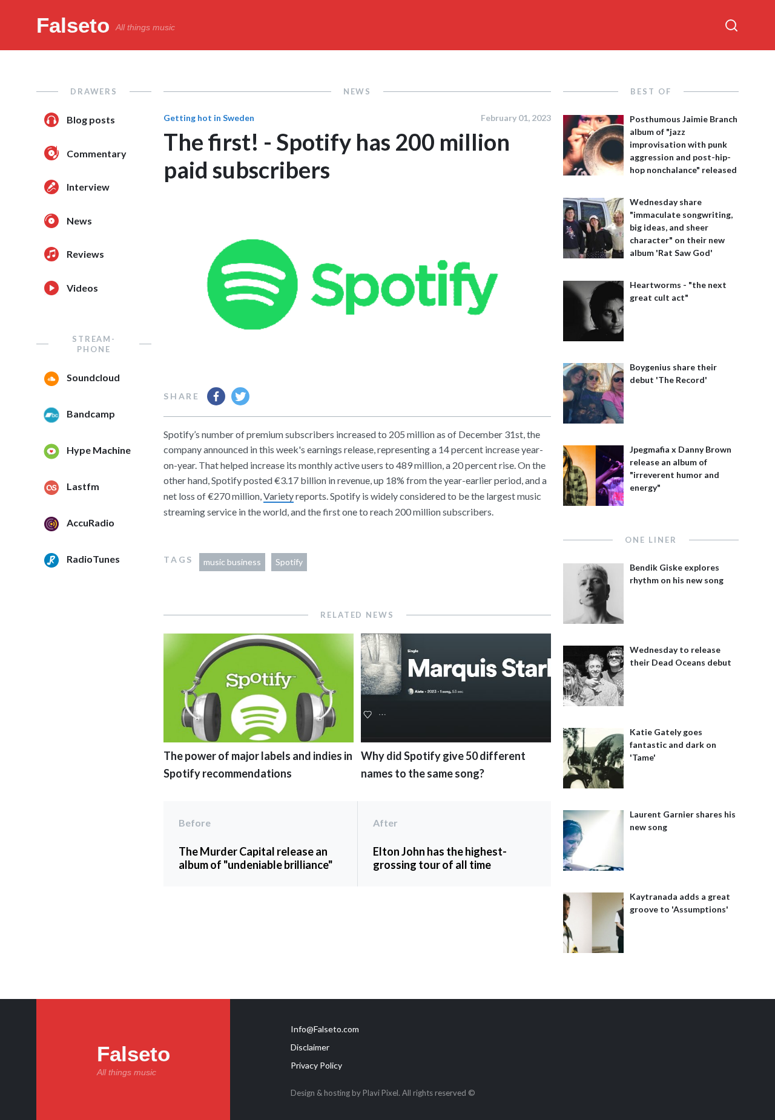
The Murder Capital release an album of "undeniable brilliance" (255, 858)
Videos (82, 287)
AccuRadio (90, 522)
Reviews (85, 254)
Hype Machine (99, 450)
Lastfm (83, 486)
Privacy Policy (316, 1065)
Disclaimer (310, 1047)
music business (232, 562)
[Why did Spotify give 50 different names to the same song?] (456, 738)
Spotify (289, 562)
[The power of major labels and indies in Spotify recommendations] (258, 738)
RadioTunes (93, 559)
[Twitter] (240, 396)
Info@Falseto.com (325, 1029)
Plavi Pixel (380, 1093)
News (79, 220)
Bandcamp (91, 413)
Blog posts (91, 119)
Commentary (97, 153)
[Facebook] (216, 396)
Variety (278, 496)
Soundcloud (93, 377)
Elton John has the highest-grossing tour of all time (440, 858)
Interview (88, 186)
